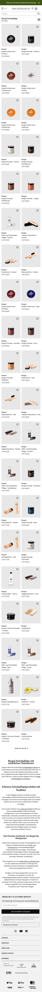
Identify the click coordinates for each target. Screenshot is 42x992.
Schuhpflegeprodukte (29, 767)
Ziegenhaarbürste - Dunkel (11, 449)
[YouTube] (21, 931)
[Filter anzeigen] (38, 19)
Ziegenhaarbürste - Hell (30, 594)
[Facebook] (26, 931)
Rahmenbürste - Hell (9, 414)
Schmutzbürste (27, 736)
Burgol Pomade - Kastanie (11, 343)
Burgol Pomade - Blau (29, 522)
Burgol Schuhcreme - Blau (30, 306)
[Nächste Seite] (27, 748)
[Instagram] (15, 931)
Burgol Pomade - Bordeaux (31, 486)
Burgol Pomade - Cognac (30, 198)
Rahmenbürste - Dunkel (30, 272)
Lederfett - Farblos (28, 702)
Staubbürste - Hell (28, 378)
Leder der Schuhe (26, 809)
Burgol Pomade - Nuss (29, 343)
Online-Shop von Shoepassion (29, 861)
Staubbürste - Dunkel (9, 272)
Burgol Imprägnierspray (10, 702)
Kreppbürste (26, 628)
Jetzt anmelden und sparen (20, 911)
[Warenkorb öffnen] (36, 8)
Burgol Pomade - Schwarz (31, 51)
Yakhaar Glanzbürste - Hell (31, 414)
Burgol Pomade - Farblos (10, 162)
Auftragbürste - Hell (9, 557)
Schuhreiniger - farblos (9, 594)
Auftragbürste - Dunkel (10, 522)
